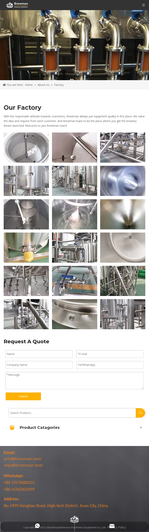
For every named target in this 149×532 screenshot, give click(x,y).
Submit (23, 396)
